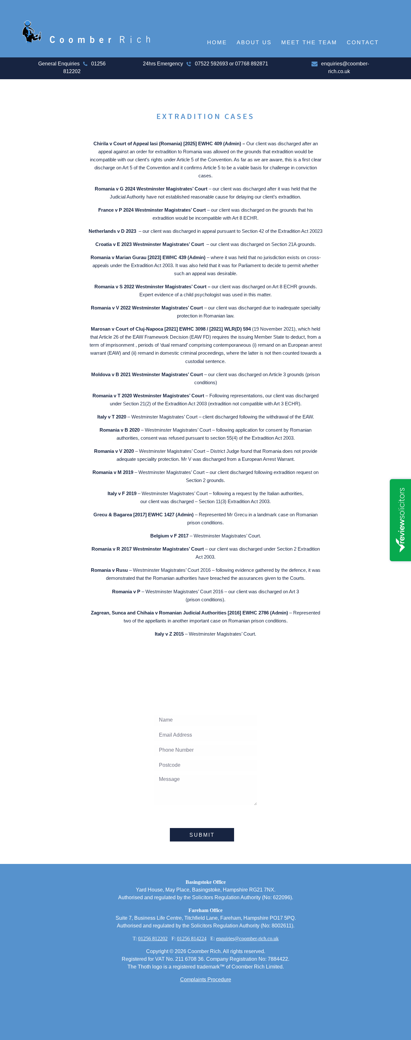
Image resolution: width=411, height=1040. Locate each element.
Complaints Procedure (205, 979)
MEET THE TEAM (309, 42)
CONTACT (363, 42)
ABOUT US (254, 42)
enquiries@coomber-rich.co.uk (247, 938)
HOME (217, 42)
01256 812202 (153, 938)
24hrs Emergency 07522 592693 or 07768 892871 (205, 63)
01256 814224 (191, 938)
